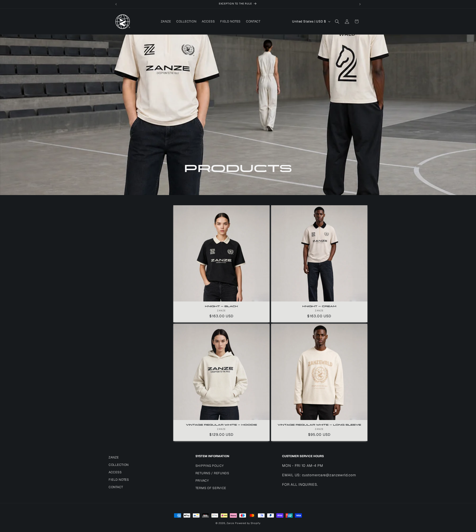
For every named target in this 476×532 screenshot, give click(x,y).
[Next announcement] (360, 4)
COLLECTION (119, 465)
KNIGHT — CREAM (319, 306)
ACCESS (115, 472)
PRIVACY (202, 481)
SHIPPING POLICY (209, 466)
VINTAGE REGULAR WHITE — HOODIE (221, 425)
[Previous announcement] (116, 4)
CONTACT (116, 487)
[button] (337, 21)
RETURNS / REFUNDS (212, 473)
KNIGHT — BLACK (221, 306)
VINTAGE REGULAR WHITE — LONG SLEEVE (319, 425)
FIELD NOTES (119, 480)
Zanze (230, 523)
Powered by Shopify (247, 523)
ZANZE (114, 457)
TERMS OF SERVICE (210, 488)
